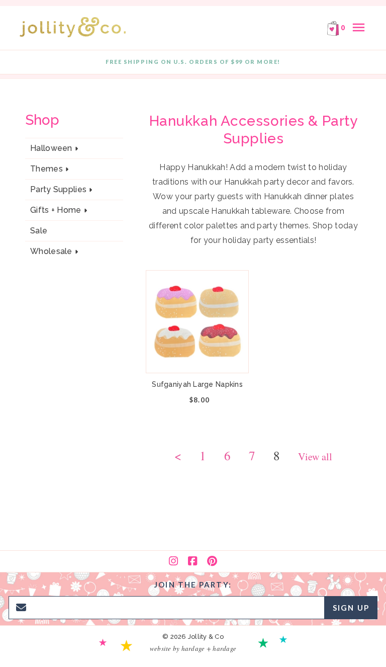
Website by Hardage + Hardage (193, 648)
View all (315, 457)
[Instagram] (173, 561)
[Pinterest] (212, 561)
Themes (46, 169)
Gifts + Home (55, 210)
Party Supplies (58, 190)
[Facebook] (192, 561)
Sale (38, 230)
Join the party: (193, 584)
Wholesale (51, 251)
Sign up (351, 607)
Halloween (51, 148)
